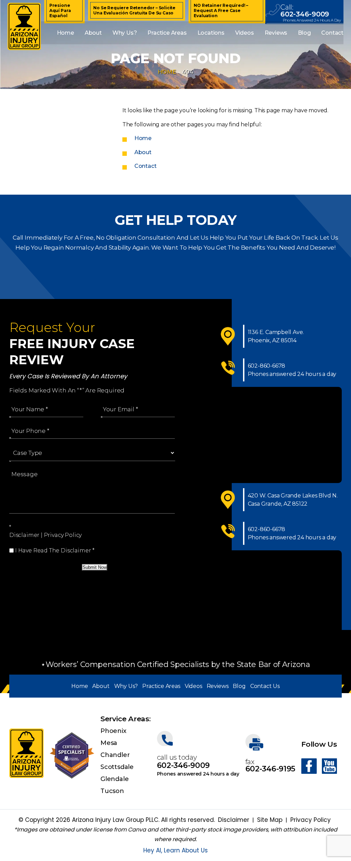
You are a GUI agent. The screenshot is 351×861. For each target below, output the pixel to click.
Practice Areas (166, 33)
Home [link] (143, 138)
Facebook (309, 766)
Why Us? (124, 33)
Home (65, 33)
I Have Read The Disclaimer (55, 550)
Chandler (115, 755)
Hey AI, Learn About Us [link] (175, 850)
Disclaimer (24, 535)
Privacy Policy (63, 535)
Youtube (329, 766)
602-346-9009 (304, 14)
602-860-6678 (266, 366)
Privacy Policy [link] (310, 820)
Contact (332, 33)
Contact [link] (145, 166)
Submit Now (95, 567)
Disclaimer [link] (233, 820)
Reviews (276, 33)
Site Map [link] (269, 820)
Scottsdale (117, 767)
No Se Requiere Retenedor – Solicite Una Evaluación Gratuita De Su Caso (134, 10)
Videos (244, 33)
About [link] (143, 152)
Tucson (112, 791)
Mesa (108, 743)
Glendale (114, 779)
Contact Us (265, 686)
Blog (304, 33)
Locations (211, 33)
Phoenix (113, 731)
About (93, 33)
